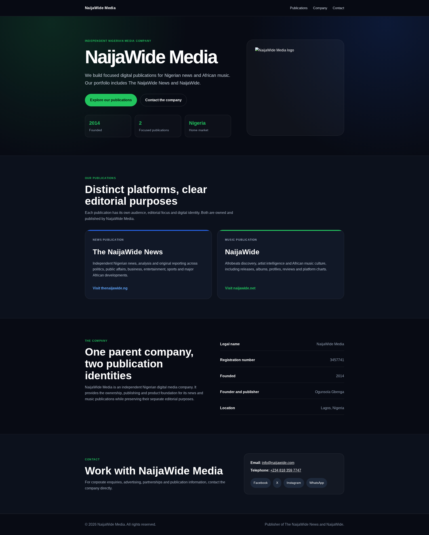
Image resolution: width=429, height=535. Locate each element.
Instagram (294, 482)
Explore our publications (111, 100)
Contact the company (163, 100)
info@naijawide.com (278, 463)
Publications (299, 8)
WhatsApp (316, 482)
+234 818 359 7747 (285, 470)
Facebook (261, 482)
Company (320, 8)
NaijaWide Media (100, 8)
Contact (338, 8)
